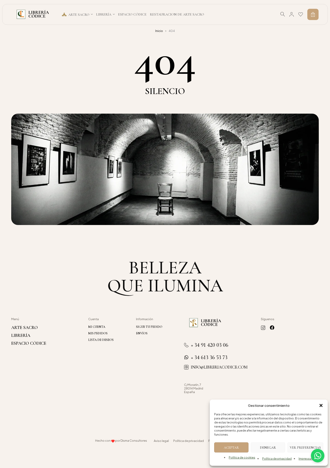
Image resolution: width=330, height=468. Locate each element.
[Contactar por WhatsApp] (317, 455)
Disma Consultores (134, 440)
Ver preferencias (305, 448)
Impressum (306, 458)
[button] (321, 405)
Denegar (268, 448)
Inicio (159, 31)
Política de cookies (242, 457)
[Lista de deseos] (300, 14)
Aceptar (231, 448)
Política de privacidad (277, 458)
